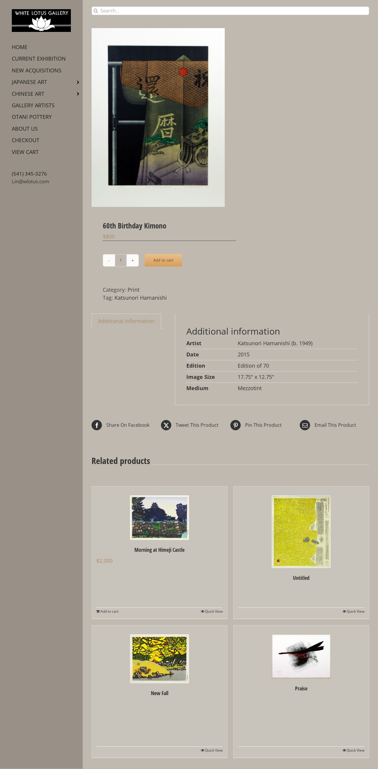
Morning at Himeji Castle (159, 549)
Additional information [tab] (126, 321)
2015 (244, 354)
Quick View (214, 611)
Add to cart (163, 260)
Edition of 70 (253, 365)
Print (133, 289)
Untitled (301, 577)
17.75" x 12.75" (256, 376)
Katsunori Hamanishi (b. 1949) (275, 343)
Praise (301, 688)
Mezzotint (250, 388)
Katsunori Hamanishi (141, 297)
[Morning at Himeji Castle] (159, 513)
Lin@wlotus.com (30, 181)
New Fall (159, 693)
